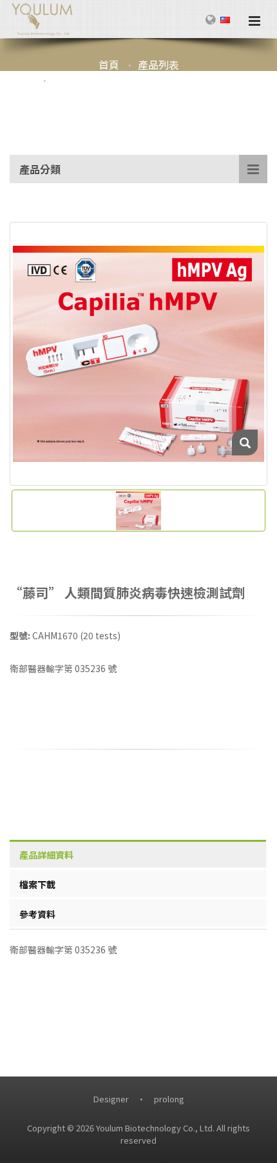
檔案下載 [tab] (37, 884)
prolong (169, 1099)
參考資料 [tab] (37, 914)
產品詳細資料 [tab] (46, 854)
